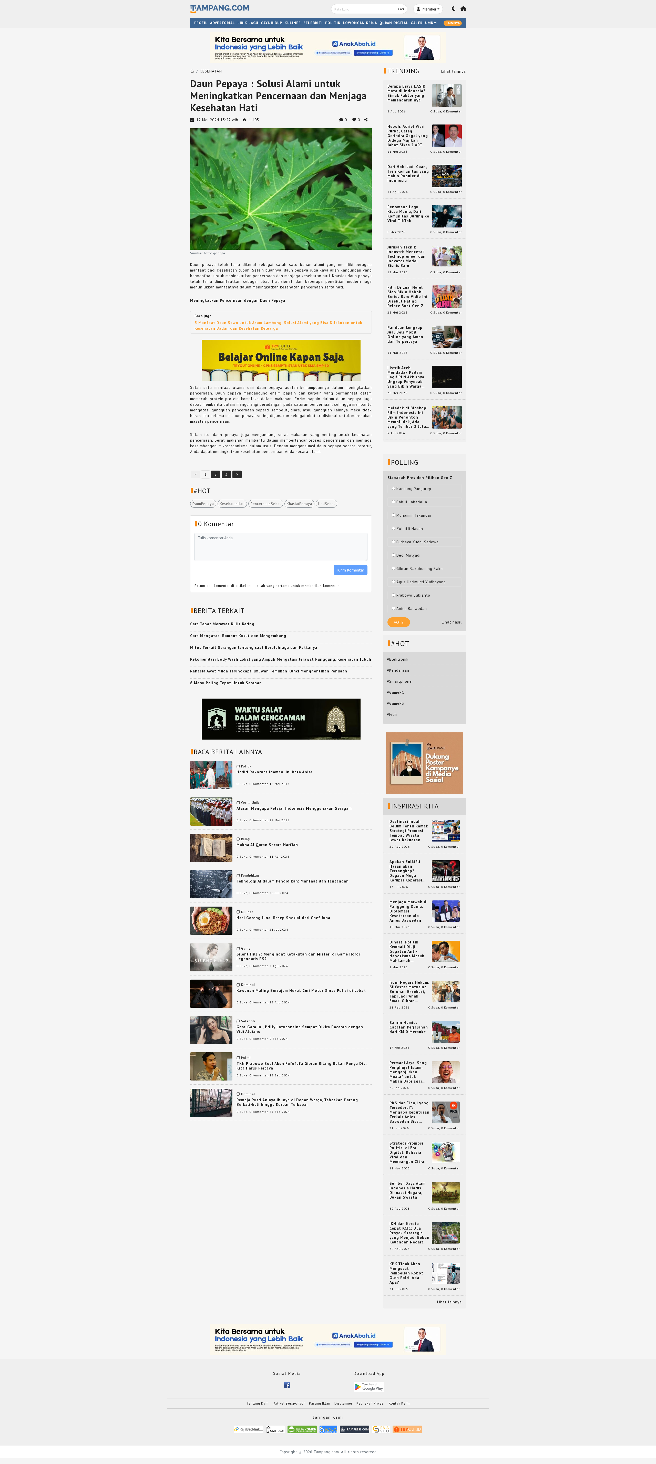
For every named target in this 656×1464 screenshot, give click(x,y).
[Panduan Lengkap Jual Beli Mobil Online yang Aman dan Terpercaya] (447, 336)
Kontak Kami (399, 1403)
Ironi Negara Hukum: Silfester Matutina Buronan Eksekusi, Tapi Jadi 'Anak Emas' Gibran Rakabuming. (409, 991)
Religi (245, 839)
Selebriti (248, 1021)
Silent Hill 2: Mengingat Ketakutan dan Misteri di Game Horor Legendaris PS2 (298, 956)
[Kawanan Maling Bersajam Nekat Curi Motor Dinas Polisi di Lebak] (211, 993)
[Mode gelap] (454, 9)
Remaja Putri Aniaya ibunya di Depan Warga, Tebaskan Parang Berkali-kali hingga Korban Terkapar (297, 1102)
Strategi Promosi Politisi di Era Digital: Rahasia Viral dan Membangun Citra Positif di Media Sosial (406, 1152)
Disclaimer (343, 1403)
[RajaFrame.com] (275, 1429)
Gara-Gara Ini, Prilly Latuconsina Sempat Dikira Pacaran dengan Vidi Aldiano (300, 1029)
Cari (401, 9)
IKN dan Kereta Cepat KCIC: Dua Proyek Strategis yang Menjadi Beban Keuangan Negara (409, 1232)
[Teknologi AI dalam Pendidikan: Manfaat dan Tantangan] (211, 883)
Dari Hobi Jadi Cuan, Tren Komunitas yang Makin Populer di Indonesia (408, 173)
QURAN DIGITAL (394, 22)
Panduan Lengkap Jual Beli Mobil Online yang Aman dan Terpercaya (405, 334)
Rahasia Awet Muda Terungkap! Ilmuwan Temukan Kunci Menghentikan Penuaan (268, 671)
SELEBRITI (313, 22)
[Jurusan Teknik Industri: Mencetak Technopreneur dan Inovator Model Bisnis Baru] (447, 256)
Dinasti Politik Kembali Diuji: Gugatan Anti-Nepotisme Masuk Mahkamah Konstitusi (406, 951)
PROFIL (201, 22)
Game (246, 948)
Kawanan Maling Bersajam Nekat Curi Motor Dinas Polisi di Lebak (301, 990)
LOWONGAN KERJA (360, 22)
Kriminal (248, 985)
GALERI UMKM (424, 22)
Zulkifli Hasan (409, 528)
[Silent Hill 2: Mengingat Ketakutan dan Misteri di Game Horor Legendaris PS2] (211, 956)
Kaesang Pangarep (413, 488)
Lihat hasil (452, 622)
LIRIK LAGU (248, 22)
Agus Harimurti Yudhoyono (421, 581)
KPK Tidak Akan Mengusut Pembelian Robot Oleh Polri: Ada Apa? (406, 1273)
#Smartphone (399, 681)
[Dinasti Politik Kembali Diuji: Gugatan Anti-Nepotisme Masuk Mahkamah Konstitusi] (446, 951)
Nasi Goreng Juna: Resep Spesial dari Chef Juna (283, 917)
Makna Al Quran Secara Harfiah (267, 844)
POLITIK (333, 22)
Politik (246, 766)
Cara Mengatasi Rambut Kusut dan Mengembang (238, 635)
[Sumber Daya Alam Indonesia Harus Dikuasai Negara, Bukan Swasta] (446, 1192)
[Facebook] (287, 1384)
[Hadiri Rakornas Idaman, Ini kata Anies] (211, 774)
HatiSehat (326, 503)
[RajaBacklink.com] (248, 1429)
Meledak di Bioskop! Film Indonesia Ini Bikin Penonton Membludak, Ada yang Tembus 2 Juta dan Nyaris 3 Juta (407, 417)
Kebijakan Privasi (370, 1403)
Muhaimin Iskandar (414, 515)
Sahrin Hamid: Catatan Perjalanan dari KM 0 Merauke (408, 1027)
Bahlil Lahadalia (411, 502)
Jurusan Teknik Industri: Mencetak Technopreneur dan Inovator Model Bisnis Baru (406, 256)
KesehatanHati (232, 503)
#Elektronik (397, 659)
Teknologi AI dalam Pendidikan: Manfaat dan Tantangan (293, 881)
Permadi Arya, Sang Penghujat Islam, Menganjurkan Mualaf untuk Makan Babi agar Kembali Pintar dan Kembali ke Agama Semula (408, 1072)
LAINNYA (453, 23)
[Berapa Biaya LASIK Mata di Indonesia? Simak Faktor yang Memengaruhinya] (447, 95)
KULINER (293, 22)
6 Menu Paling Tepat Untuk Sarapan (226, 682)
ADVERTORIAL (222, 22)
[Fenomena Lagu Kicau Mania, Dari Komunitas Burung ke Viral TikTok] (447, 215)
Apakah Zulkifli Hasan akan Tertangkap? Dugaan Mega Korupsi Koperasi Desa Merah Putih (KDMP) (406, 870)
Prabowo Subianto (413, 595)
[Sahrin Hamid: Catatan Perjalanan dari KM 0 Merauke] (446, 1031)
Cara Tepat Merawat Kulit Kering (222, 623)
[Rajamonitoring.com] (328, 1429)
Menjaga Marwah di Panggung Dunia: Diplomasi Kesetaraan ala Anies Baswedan (408, 911)
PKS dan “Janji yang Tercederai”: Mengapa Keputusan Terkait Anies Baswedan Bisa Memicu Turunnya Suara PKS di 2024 (409, 1112)
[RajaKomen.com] (302, 1429)
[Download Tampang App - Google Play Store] (369, 1386)
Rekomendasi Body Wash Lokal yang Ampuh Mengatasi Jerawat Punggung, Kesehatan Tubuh (280, 659)
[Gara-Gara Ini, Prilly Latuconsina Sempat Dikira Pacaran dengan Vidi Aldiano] (211, 1029)
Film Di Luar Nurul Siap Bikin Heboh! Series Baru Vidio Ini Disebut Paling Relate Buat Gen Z (407, 296)
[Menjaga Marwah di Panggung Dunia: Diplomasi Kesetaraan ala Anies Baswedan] (446, 910)
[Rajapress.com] (354, 1429)
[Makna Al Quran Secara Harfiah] (211, 847)
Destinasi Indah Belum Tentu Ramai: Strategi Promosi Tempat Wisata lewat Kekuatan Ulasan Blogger (408, 830)
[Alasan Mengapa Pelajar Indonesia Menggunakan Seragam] (211, 810)
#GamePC (395, 692)
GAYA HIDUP (271, 22)
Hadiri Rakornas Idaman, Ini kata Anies (275, 772)
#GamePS (395, 703)
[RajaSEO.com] (381, 1429)
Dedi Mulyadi (408, 555)
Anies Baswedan (411, 608)
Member (428, 9)
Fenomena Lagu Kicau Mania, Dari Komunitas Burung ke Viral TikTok (408, 214)
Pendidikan (250, 875)
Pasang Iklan (319, 1403)
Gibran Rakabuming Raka (419, 568)
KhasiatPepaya (299, 503)
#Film (392, 714)
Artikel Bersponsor (289, 1403)
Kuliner (247, 912)
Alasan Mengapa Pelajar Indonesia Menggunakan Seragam (294, 808)
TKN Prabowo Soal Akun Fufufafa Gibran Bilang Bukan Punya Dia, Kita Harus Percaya (302, 1066)
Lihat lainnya (453, 71)
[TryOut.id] (407, 1429)
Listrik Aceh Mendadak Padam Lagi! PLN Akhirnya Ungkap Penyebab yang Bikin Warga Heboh (405, 377)
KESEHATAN (211, 71)
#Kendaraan (398, 670)
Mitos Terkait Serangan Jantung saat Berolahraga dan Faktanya (253, 647)
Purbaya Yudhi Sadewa (417, 541)
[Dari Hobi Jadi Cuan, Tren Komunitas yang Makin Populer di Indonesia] (447, 175)
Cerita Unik (250, 803)
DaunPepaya (203, 503)
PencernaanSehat (266, 503)
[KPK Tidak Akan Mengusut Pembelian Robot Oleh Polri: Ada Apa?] (446, 1272)
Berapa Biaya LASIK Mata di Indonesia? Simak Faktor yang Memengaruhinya (406, 93)
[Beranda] (463, 9)
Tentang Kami (258, 1403)
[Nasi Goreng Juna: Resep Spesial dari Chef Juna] (211, 920)
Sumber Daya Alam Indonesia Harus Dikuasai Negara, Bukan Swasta (407, 1190)
